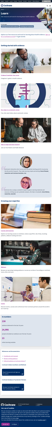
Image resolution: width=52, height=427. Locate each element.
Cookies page (41, 420)
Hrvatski (25, 1)
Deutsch (29, 1)
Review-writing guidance (11, 358)
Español (6, 1)
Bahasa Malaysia (36, 1)
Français (15, 1)
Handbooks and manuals (11, 356)
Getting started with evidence (10, 26)
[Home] (6, 5)
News (38, 405)
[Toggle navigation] (50, 5)
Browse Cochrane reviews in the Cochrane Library (11, 388)
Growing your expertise (26, 26)
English (2, 1)
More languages (47, 1)
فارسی (11, 1)
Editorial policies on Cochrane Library (14, 361)
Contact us (39, 404)
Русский (20, 1)
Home (2, 9)
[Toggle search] (47, 5)
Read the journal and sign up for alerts (11, 373)
